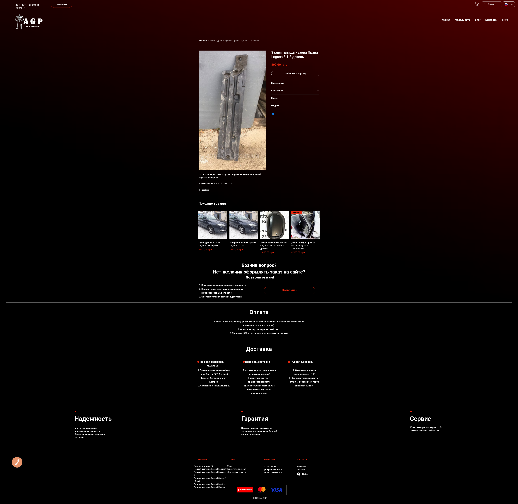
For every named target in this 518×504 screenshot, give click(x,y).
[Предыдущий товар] (194, 232)
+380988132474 (275, 472)
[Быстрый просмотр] (212, 225)
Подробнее (204, 190)
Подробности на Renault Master (209, 484)
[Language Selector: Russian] (509, 4)
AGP (33, 21)
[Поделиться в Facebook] (273, 113)
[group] (259, 232)
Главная (203, 40)
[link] (477, 4)
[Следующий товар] (323, 232)
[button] (462, 19)
